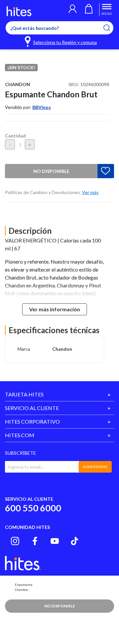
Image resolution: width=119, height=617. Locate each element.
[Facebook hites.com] (35, 541)
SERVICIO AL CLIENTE (32, 408)
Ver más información (54, 309)
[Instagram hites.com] (15, 541)
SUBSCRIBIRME (95, 467)
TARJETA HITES (24, 394)
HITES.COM (19, 435)
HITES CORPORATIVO (32, 421)
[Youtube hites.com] (55, 541)
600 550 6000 (33, 507)
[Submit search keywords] (111, 27)
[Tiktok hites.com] (74, 541)
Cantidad (15, 135)
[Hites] (19, 11)
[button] (72, 9)
